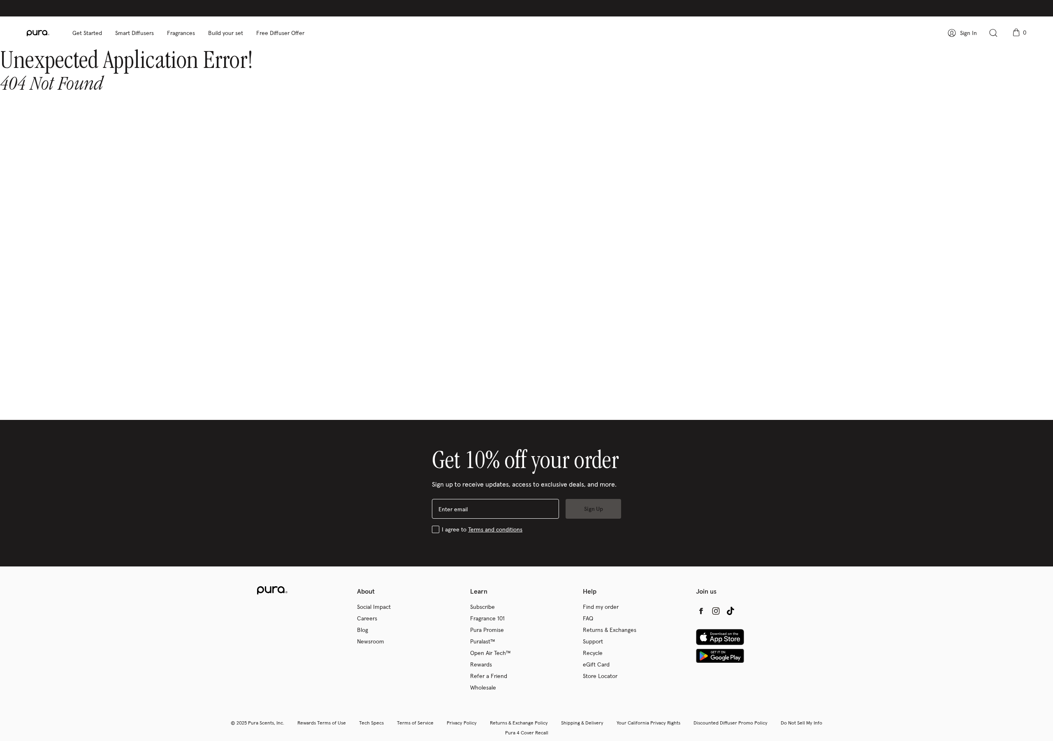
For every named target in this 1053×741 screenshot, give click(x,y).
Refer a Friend (488, 676)
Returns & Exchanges (609, 630)
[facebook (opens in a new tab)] (701, 611)
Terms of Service (415, 723)
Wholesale (483, 687)
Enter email (453, 509)
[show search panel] (993, 33)
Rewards (481, 664)
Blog (362, 630)
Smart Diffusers (134, 33)
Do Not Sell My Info (801, 723)
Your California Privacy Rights (648, 723)
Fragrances (181, 33)
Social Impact (374, 607)
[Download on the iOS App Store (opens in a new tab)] (720, 637)
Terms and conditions (495, 529)
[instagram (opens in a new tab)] (716, 611)
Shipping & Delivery (582, 723)
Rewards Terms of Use (321, 723)
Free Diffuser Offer (280, 33)
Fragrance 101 (487, 618)
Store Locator (600, 676)
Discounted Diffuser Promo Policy (730, 723)
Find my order (601, 607)
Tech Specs (371, 723)
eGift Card (596, 664)
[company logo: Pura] (46, 32)
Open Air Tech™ (490, 653)
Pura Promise (487, 630)
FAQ (588, 618)
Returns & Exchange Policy (519, 723)
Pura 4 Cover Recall (526, 732)
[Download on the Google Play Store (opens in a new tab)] (720, 655)
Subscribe (482, 607)
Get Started (87, 33)
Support (593, 641)
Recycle (593, 653)
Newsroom (370, 641)
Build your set (225, 33)
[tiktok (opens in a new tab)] (730, 611)
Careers (367, 618)
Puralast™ (482, 641)
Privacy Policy (462, 723)
